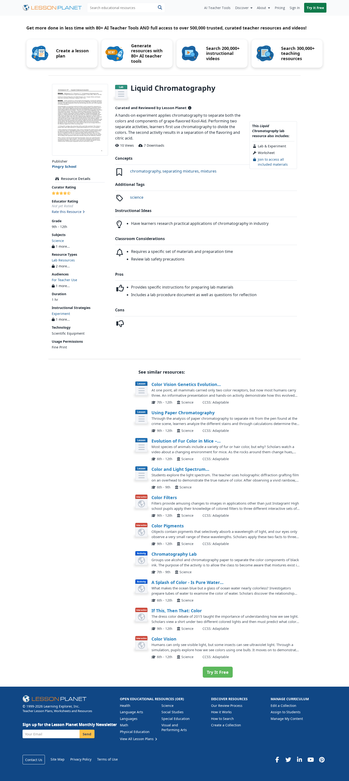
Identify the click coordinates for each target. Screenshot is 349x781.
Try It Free (315, 7)
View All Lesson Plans (137, 739)
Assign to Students (286, 712)
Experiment (61, 313)
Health (125, 705)
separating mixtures (180, 171)
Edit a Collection (283, 705)
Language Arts (131, 712)
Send (87, 734)
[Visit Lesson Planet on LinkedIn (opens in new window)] (299, 759)
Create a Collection (226, 725)
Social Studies (172, 712)
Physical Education (135, 731)
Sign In (295, 7)
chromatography (145, 171)
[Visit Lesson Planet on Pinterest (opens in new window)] (321, 759)
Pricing (280, 7)
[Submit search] (160, 8)
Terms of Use (107, 759)
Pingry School (64, 166)
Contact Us (33, 759)
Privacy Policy (80, 759)
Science (58, 240)
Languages (128, 718)
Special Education (175, 718)
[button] (80, 212)
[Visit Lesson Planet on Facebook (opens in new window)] (277, 759)
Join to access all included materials (273, 161)
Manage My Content (287, 718)
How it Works (221, 712)
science (136, 197)
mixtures (209, 171)
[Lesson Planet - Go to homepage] (55, 7)
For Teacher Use (64, 280)
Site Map (58, 759)
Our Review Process (226, 705)
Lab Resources (63, 260)
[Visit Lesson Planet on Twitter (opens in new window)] (288, 759)
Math (124, 725)
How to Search (222, 718)
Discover (242, 7)
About (261, 7)
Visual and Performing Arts (174, 727)
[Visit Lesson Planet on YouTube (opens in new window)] (310, 759)
